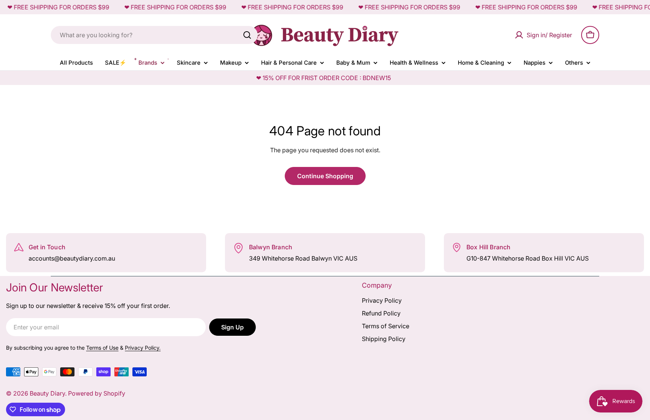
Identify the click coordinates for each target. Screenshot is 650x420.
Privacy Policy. (143, 347)
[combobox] (154, 35)
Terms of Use (102, 347)
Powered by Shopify (96, 393)
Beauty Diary (47, 393)
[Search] (247, 34)
